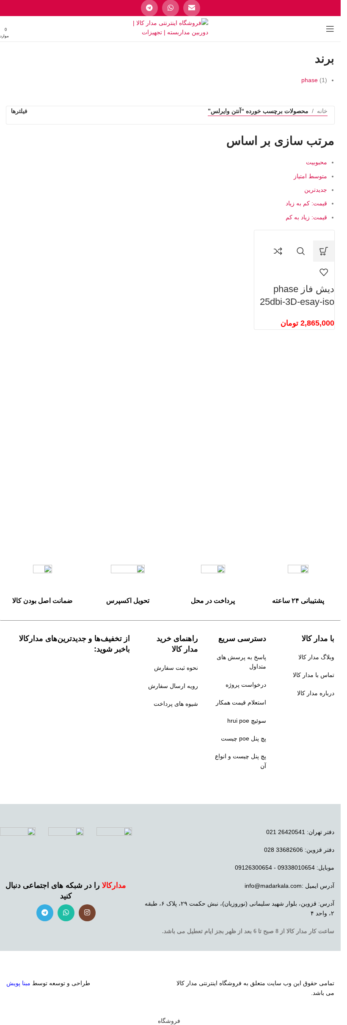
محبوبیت (316, 162)
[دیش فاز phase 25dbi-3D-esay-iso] (316, 235)
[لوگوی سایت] (170, 28)
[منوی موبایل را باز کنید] (330, 28)
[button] (323, 251)
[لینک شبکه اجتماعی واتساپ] (66, 912)
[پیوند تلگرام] (44, 912)
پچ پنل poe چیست (243, 738)
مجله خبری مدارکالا (310, 710)
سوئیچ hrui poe (246, 720)
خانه (322, 111)
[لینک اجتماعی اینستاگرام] (87, 912)
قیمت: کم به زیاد (306, 203)
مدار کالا (186, 983)
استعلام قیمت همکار (241, 702)
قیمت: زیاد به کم (306, 217)
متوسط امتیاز (310, 176)
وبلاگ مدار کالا (316, 657)
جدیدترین (315, 189)
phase (309, 80)
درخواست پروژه (246, 684)
